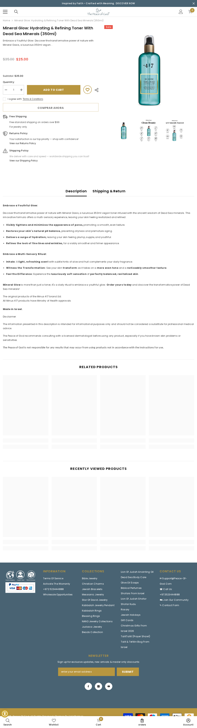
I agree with (15, 99)
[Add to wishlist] (87, 89)
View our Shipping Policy (23, 160)
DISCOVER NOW (125, 3)
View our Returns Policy (22, 143)
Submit (128, 672)
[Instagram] (98, 686)
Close (193, 3)
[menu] (5, 11)
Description (76, 191)
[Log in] (181, 12)
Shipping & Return (109, 191)
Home (6, 20)
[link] (25, 440)
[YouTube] (108, 686)
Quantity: (9, 82)
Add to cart (53, 90)
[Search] (16, 11)
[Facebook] (88, 686)
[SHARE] (95, 90)
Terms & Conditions (33, 99)
